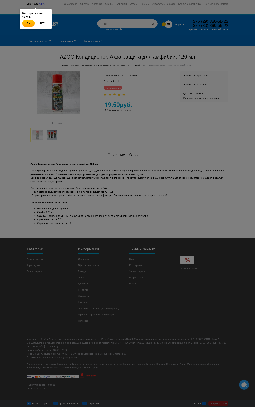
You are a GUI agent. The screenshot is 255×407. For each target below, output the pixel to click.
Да (28, 23)
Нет (42, 23)
